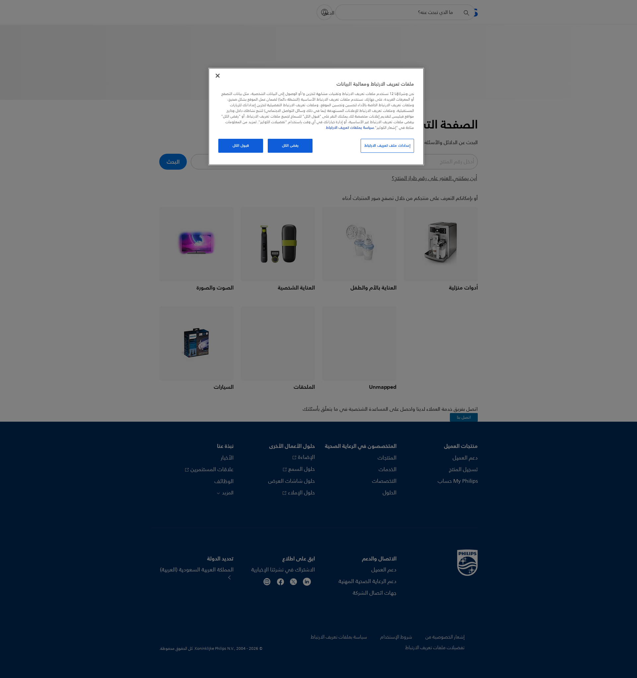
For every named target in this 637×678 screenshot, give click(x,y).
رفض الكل (290, 145)
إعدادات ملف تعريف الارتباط (387, 145)
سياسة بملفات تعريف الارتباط (350, 127)
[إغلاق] (217, 75)
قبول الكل (241, 145)
